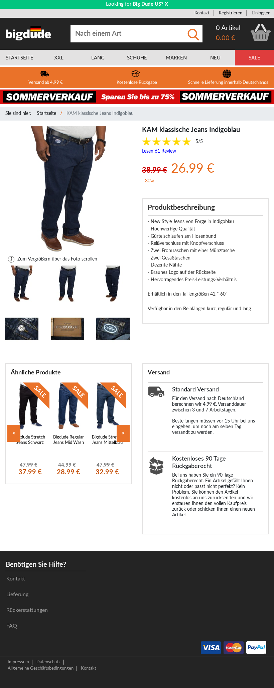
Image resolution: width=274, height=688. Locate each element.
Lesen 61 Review (159, 151)
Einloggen (261, 13)
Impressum (18, 662)
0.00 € (225, 38)
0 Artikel (228, 28)
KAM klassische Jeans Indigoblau (100, 113)
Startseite (46, 113)
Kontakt (202, 13)
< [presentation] (14, 433)
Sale (254, 57)
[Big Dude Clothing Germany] (28, 33)
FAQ (11, 626)
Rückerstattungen (27, 610)
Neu (215, 57)
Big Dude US (147, 4)
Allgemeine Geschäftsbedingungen (41, 668)
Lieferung (17, 594)
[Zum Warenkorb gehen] (261, 32)
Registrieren (230, 13)
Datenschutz (48, 662)
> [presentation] (123, 433)
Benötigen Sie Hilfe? (36, 564)
